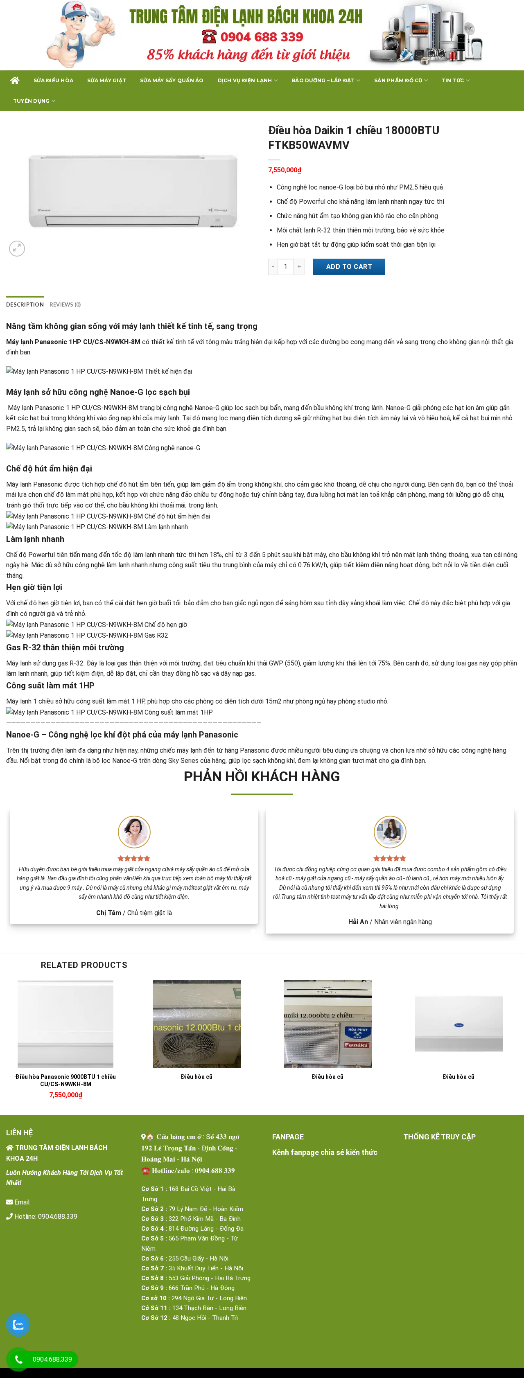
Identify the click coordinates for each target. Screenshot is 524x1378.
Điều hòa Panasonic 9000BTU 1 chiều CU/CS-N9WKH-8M (65, 1080)
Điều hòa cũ (196, 1077)
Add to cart (349, 267)
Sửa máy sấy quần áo (172, 80)
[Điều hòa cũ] (196, 1024)
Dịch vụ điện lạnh (245, 80)
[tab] (25, 304)
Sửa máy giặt (106, 80)
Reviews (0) (65, 304)
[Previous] (26, 875)
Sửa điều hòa (53, 80)
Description (25, 304)
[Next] (497, 875)
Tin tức (453, 80)
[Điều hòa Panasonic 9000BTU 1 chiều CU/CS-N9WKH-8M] (65, 1024)
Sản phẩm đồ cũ (398, 80)
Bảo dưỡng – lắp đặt (323, 80)
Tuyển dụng (31, 101)
